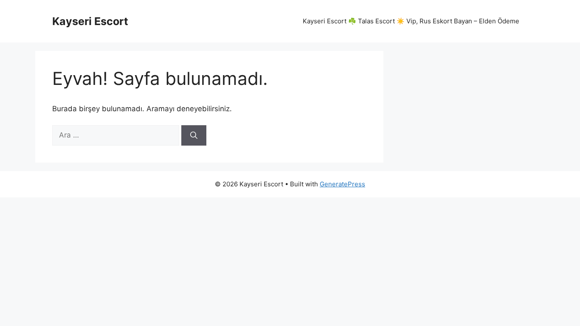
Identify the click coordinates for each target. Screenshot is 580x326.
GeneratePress (342, 184)
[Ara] (193, 135)
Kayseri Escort (90, 21)
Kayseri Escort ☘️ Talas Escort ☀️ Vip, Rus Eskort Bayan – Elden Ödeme (411, 21)
